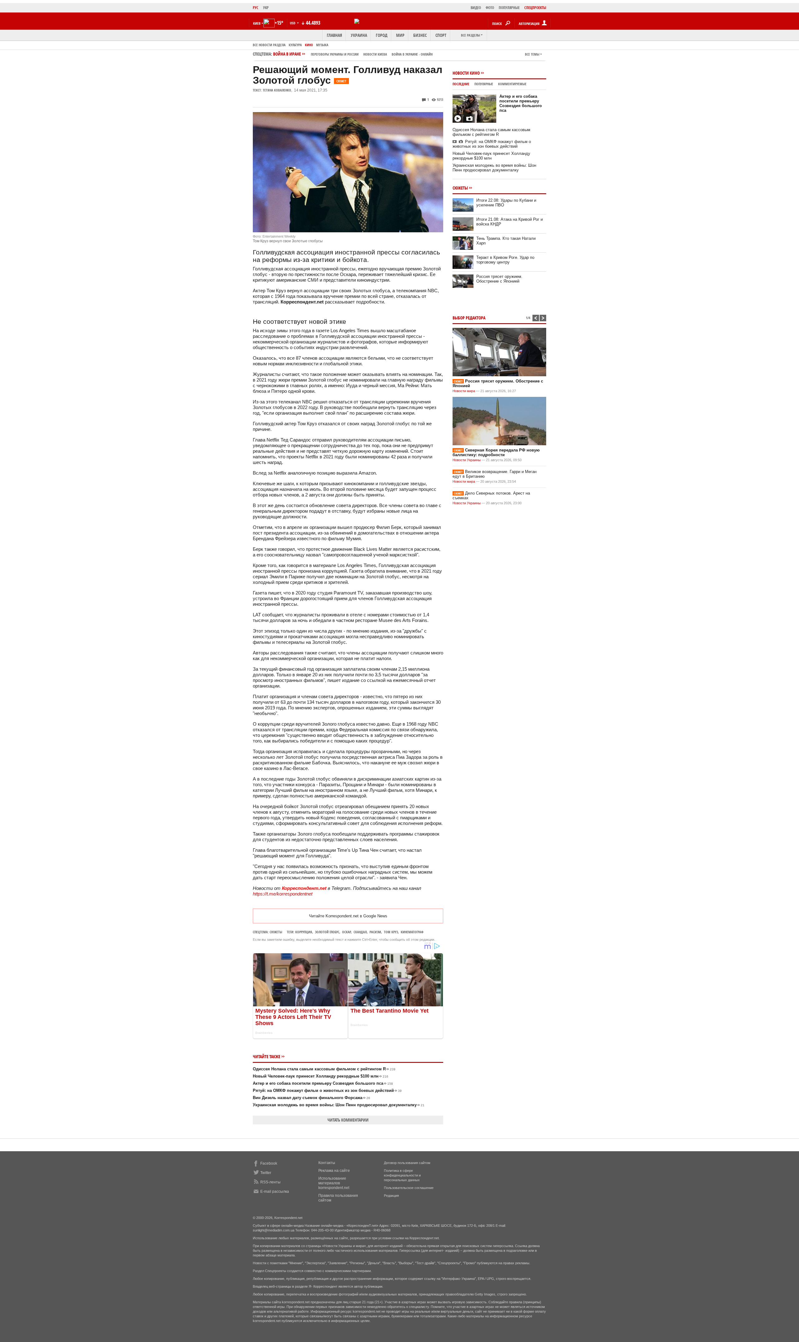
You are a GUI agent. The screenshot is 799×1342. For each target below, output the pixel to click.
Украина (359, 35)
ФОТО (490, 7)
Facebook (268, 1163)
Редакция (391, 1195)
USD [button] (293, 23)
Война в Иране (353, 54)
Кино (309, 44)
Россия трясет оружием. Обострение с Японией (499, 279)
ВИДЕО (476, 7)
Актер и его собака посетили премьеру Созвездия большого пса (323, 1083)
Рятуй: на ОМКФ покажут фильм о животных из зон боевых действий (327, 1090)
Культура (295, 44)
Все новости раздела (269, 44)
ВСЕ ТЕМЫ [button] (532, 54)
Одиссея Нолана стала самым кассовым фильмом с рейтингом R (324, 1069)
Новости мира (464, 391)
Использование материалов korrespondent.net (333, 1183)
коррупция (303, 932)
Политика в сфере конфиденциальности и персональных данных (402, 1175)
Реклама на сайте (334, 1170)
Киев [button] (257, 23)
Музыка (322, 44)
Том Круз (391, 932)
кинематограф (412, 932)
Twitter (265, 1173)
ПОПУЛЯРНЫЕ (509, 7)
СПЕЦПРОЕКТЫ (535, 7)
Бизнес (420, 35)
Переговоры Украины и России (335, 54)
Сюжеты (276, 932)
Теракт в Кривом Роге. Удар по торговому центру (505, 259)
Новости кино (466, 73)
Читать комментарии (348, 1120)
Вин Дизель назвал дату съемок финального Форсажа (311, 1097)
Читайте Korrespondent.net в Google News (348, 916)
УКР (266, 7)
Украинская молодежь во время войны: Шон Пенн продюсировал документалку (338, 1105)
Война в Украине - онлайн (412, 54)
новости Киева (375, 54)
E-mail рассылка (274, 1191)
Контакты (326, 1163)
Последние (461, 83)
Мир (400, 35)
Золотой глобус (327, 932)
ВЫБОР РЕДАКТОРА (469, 318)
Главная (334, 35)
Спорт (440, 35)
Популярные (483, 83)
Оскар (346, 932)
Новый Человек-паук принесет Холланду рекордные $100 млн (320, 1076)
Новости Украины (467, 460)
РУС (255, 7)
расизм (375, 932)
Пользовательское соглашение (409, 1188)
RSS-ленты (270, 1182)
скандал (360, 932)
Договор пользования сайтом (407, 1163)
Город (381, 35)
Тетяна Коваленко (277, 90)
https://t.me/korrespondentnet (282, 893)
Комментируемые (512, 83)
